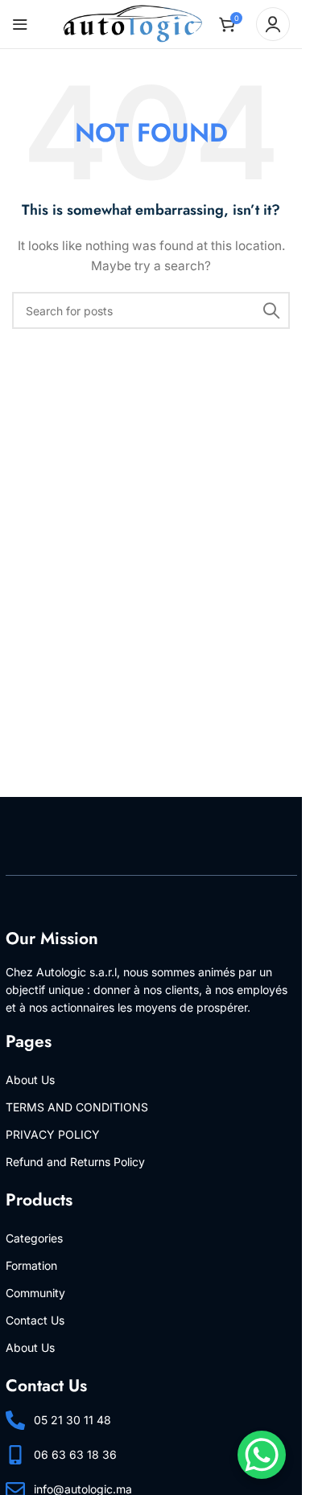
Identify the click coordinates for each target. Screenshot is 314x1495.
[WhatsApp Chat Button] (262, 1455)
